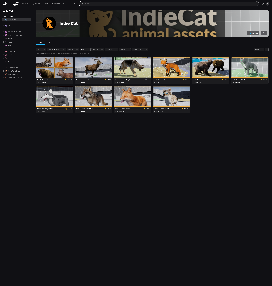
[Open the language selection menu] (262, 4)
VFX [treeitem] (9, 58)
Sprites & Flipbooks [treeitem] (15, 35)
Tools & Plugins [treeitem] (13, 74)
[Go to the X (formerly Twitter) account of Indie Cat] (264, 33)
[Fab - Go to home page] (16, 4)
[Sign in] (267, 4)
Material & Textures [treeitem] (15, 32)
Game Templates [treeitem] (14, 71)
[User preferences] (267, 49)
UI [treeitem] (8, 61)
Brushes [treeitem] (10, 42)
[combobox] (170, 4)
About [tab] (48, 42)
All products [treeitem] (12, 20)
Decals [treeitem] (10, 38)
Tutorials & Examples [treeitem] (15, 78)
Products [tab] (40, 42)
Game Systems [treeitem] (13, 67)
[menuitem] (25, 4)
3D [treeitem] (9, 26)
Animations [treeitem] (12, 51)
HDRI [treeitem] (9, 45)
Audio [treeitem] (10, 55)
